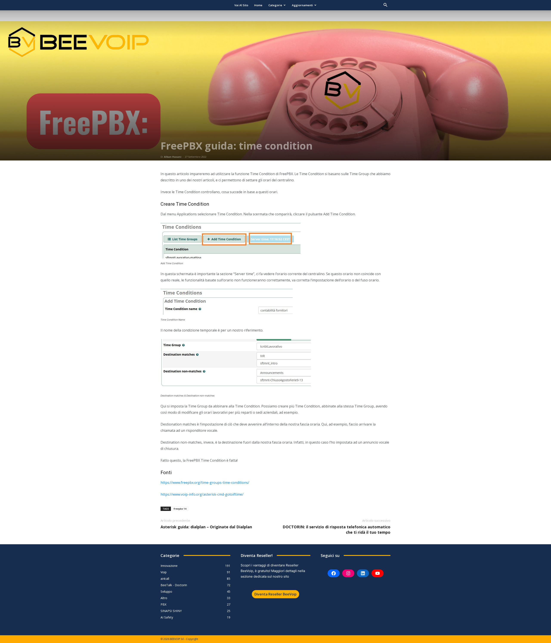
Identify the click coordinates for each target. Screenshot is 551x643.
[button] (385, 5)
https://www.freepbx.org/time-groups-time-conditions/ (205, 482)
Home (258, 5)
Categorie (275, 5)
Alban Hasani (172, 156)
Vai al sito (241, 5)
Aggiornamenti (302, 5)
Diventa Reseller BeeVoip (275, 594)
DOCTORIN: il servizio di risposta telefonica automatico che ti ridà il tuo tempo (336, 529)
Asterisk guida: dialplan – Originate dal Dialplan (206, 526)
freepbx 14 (180, 508)
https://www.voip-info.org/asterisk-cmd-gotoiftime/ (202, 494)
